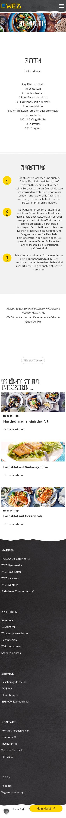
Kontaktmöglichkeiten (15, 730)
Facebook (7, 737)
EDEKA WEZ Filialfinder (15, 701)
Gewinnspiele (9, 640)
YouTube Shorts (10, 750)
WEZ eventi (8, 584)
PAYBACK (6, 688)
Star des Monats (11, 653)
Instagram (7, 743)
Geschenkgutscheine (13, 682)
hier (39, 321)
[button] (6, 811)
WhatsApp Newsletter (14, 633)
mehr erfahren (16, 429)
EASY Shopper (9, 695)
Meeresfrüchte (34, 360)
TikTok (5, 756)
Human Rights (19, 809)
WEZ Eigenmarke (11, 565)
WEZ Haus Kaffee (11, 571)
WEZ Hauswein (10, 578)
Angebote (7, 620)
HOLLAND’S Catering (14, 558)
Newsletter (8, 627)
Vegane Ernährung (12, 792)
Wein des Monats (11, 646)
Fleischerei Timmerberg (15, 591)
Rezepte (6, 785)
